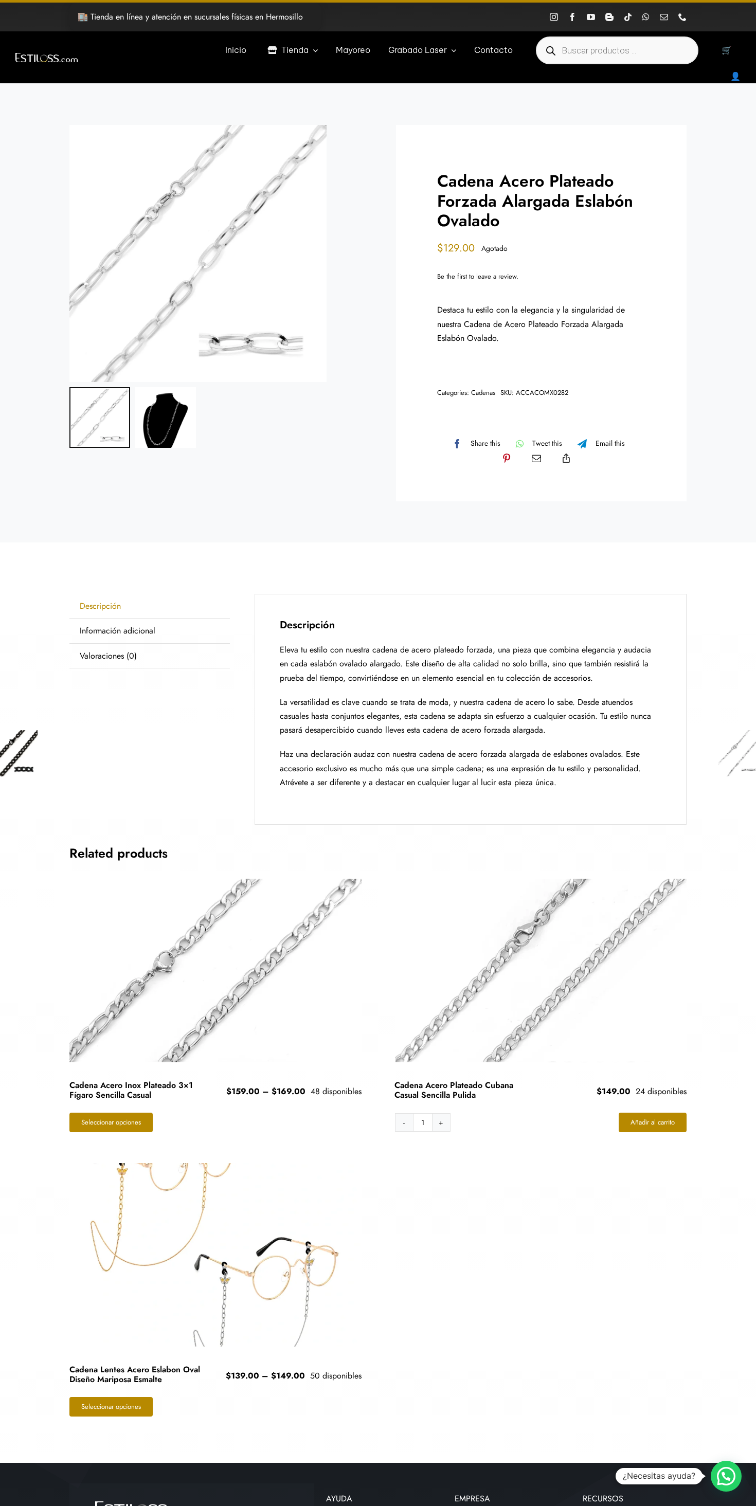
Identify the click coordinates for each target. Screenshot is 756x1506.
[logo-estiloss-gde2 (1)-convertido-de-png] (46, 57)
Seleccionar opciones (111, 1122)
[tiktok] (628, 17)
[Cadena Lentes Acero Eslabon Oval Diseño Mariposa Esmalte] (215, 1255)
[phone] (682, 17)
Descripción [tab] (100, 606)
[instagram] (554, 17)
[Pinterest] (506, 458)
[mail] (664, 17)
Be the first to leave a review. (477, 276)
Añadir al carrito (653, 1122)
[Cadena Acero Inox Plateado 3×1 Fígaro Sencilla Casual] (215, 970)
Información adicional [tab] (117, 631)
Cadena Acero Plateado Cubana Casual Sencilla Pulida (453, 1090)
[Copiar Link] (566, 458)
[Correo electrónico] (536, 458)
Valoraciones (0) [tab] (108, 656)
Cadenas (483, 392)
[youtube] (591, 17)
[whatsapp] (646, 17)
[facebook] (572, 17)
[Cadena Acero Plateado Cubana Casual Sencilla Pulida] (541, 970)
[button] (726, 1476)
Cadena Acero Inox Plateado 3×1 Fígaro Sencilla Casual (131, 1090)
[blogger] (609, 17)
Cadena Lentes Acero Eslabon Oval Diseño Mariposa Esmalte (134, 1374)
